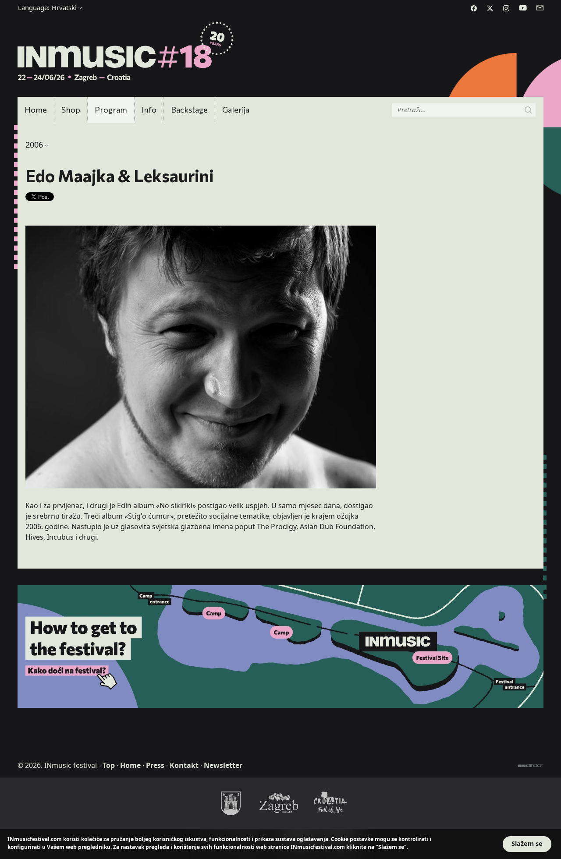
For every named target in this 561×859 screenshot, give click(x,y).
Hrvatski (47, 7)
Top (109, 765)
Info (149, 109)
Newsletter (223, 765)
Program (111, 109)
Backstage (189, 109)
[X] (490, 8)
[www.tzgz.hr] (280, 803)
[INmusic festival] (126, 52)
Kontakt (184, 765)
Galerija (235, 109)
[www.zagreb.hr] (231, 803)
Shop (70, 109)
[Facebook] (474, 8)
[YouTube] (522, 7)
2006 (34, 144)
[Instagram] (506, 8)
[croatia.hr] (330, 803)
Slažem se (527, 843)
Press (155, 765)
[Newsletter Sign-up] (539, 7)
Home (36, 109)
